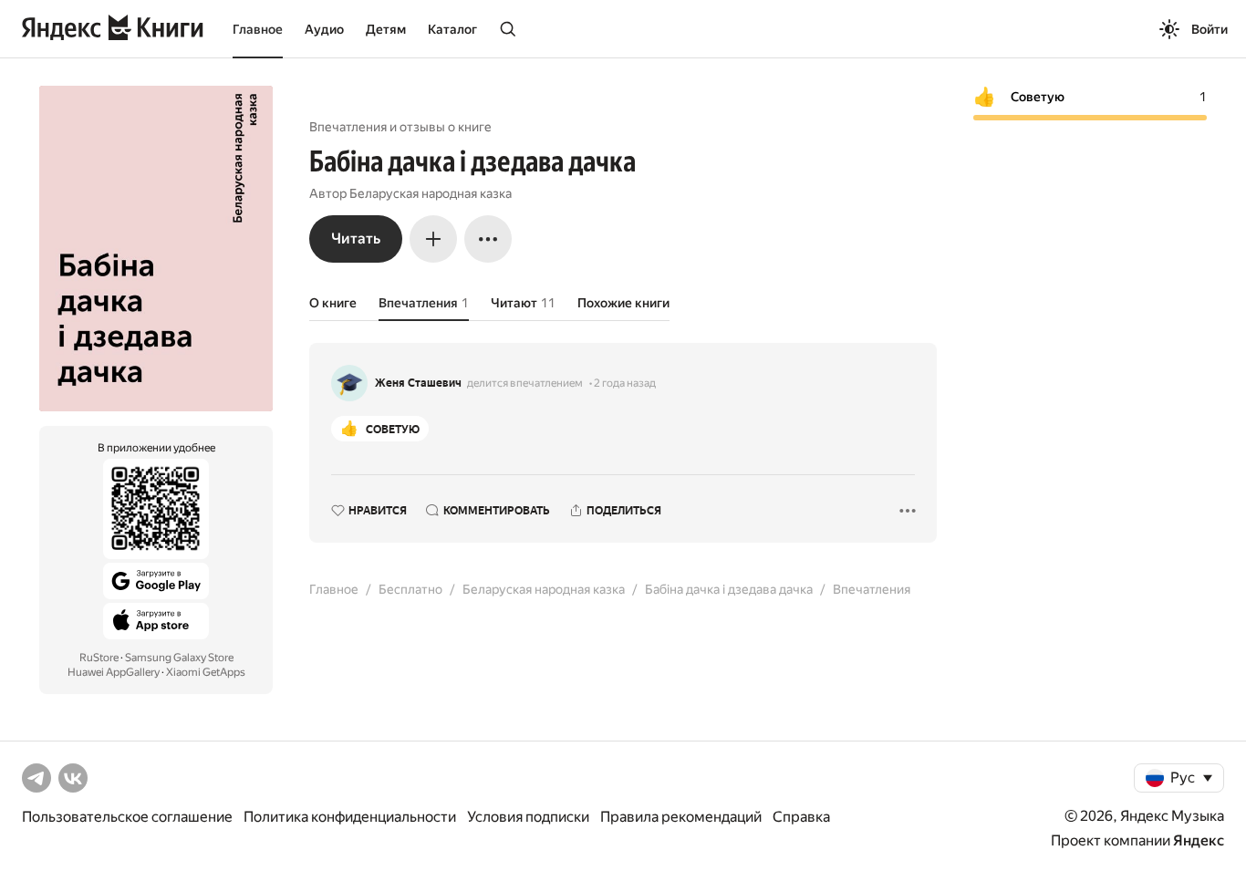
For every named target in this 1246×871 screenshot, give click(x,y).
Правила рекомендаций (681, 816)
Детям (386, 29)
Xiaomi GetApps (205, 672)
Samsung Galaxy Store (179, 657)
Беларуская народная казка (430, 193)
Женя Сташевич (418, 383)
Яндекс (1198, 840)
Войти (1209, 29)
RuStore (99, 657)
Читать (355, 238)
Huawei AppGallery (113, 672)
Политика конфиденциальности (350, 816)
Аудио (324, 29)
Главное (258, 29)
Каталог (452, 29)
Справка (801, 816)
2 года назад (625, 383)
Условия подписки (528, 816)
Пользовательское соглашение (127, 816)
